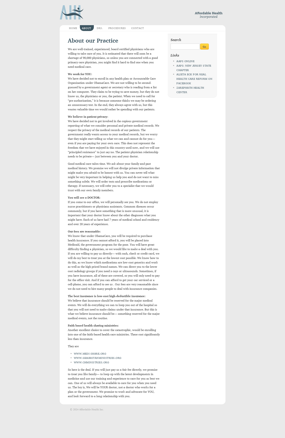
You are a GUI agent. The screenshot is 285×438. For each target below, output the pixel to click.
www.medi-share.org (90, 353)
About (86, 28)
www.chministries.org (91, 362)
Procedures (117, 28)
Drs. (100, 28)
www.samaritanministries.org (98, 357)
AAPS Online (185, 61)
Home (73, 28)
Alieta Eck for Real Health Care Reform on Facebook (194, 79)
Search (176, 40)
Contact (137, 28)
